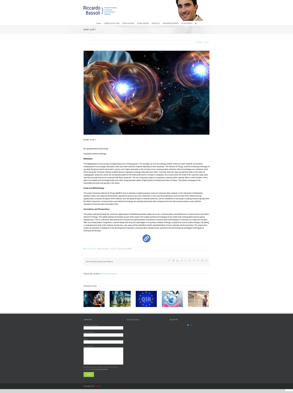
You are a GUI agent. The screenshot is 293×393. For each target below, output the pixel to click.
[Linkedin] (191, 325)
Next (206, 42)
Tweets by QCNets (133, 320)
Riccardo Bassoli (90, 249)
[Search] (196, 23)
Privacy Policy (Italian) (100, 369)
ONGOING (113, 249)
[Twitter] (188, 325)
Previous (200, 42)
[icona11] (146, 235)
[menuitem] (100, 23)
